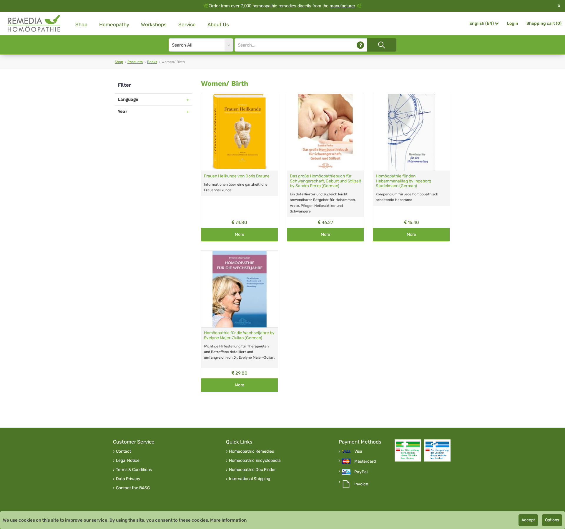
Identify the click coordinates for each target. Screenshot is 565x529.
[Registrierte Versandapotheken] (408, 450)
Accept (528, 520)
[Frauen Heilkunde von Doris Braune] (239, 132)
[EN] (34, 23)
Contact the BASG (133, 488)
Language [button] (128, 99)
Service (187, 24)
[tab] (153, 99)
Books (152, 62)
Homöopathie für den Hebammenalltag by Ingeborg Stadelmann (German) (403, 181)
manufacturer (342, 5)
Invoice (361, 484)
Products (135, 62)
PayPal (361, 472)
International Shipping (249, 479)
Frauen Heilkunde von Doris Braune (237, 176)
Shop (81, 24)
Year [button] (122, 111)
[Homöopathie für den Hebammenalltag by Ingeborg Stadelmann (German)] (411, 132)
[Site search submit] (381, 45)
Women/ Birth (224, 84)
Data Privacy (128, 479)
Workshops (154, 24)
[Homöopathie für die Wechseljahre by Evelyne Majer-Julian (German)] (239, 289)
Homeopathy (114, 24)
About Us (218, 24)
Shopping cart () (543, 23)
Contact (123, 451)
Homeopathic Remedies (251, 451)
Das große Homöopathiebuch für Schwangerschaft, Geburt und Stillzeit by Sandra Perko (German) (325, 181)
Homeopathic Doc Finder (252, 470)
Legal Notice (127, 461)
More (239, 234)
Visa (358, 451)
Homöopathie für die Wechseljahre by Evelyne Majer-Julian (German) (239, 335)
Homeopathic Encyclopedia (255, 461)
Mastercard (365, 461)
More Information (228, 520)
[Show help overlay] (360, 45)
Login (512, 23)
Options (552, 520)
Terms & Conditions (134, 470)
